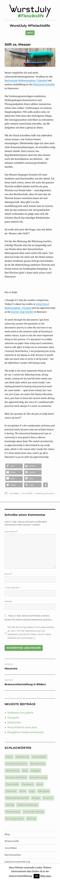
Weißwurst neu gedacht (20, 712)
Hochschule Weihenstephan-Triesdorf (26, 80)
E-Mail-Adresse (12, 587)
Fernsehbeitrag (38, 777)
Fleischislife (12, 784)
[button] (14, 466)
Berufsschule (37, 763)
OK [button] (36, 876)
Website (8, 601)
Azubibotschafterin (16, 763)
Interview (11, 791)
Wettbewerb (13, 811)
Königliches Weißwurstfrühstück (25, 732)
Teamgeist (13, 717)
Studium (51, 493)
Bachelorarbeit (13, 855)
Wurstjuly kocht (15, 818)
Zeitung (31, 818)
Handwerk (27, 784)
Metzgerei (43, 791)
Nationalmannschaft (17, 798)
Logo (32, 791)
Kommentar (11, 531)
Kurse (23, 791)
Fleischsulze (14, 722)
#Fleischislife (12, 841)
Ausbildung (40, 493)
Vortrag (10, 805)
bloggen (35, 770)
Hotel (40, 784)
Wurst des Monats (33, 811)
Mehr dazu (45, 876)
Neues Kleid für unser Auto (22, 727)
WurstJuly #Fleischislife (30, 26)
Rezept (36, 798)
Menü (30, 33)
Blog (24, 770)
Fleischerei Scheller (44, 84)
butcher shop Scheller (22, 311)
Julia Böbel (14, 493)
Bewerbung (12, 770)
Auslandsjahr (39, 757)
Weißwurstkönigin (27, 805)
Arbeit (9, 757)
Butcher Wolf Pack (16, 777)
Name (8, 574)
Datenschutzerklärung (17, 861)
